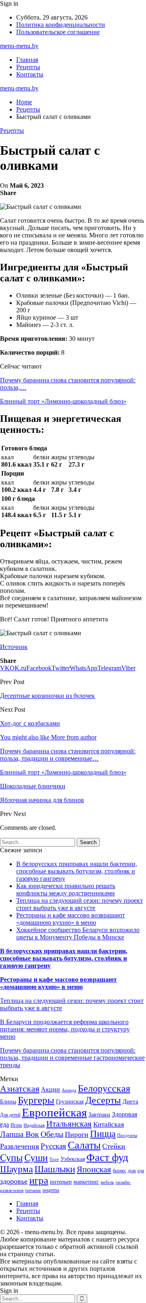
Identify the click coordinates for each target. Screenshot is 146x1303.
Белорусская (104, 1088)
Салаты (84, 1145)
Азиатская (19, 1089)
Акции (50, 1089)
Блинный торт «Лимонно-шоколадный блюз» (63, 401)
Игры (16, 1125)
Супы (11, 1157)
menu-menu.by (19, 45)
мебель (107, 1182)
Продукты (127, 1135)
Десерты (103, 1100)
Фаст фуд (107, 1157)
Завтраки (99, 1115)
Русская (53, 1146)
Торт (54, 1159)
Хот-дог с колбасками (30, 723)
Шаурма (16, 1169)
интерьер (61, 1182)
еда (140, 1171)
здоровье (14, 1181)
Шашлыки (54, 1169)
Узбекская (72, 1159)
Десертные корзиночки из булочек (47, 695)
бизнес (119, 1171)
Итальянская (69, 1123)
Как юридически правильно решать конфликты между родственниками (65, 889)
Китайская (108, 1124)
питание (33, 1190)
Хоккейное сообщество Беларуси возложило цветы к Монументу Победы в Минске (78, 933)
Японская (94, 1169)
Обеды (52, 1134)
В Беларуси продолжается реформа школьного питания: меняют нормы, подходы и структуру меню (65, 1029)
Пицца (103, 1134)
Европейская (54, 1112)
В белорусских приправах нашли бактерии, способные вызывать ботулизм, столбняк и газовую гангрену (76, 871)
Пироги (76, 1134)
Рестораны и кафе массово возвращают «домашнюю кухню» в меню (70, 919)
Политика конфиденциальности (60, 24)
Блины (8, 1102)
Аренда (69, 1090)
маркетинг (86, 1182)
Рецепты (28, 67)
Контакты (29, 74)
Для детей (10, 1115)
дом (132, 1171)
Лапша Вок (19, 1134)
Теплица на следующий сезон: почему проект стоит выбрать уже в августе (79, 904)
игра (38, 1180)
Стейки (113, 1146)
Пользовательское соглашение (58, 32)
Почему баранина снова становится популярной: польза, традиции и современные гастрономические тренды (72, 1057)
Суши (36, 1157)
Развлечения (19, 1146)
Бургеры (36, 1100)
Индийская (34, 1125)
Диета (130, 1101)
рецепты (51, 1190)
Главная (27, 59)
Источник (14, 646)
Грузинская (70, 1102)
